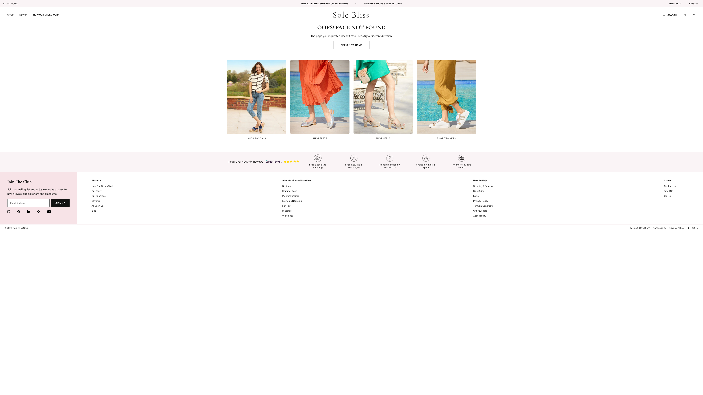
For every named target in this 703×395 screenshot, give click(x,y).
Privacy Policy (480, 201)
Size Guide (478, 191)
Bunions (286, 186)
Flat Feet (286, 205)
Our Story (97, 191)
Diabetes (286, 210)
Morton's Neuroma (292, 201)
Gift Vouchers (480, 210)
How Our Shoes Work (103, 186)
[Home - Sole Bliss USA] (351, 15)
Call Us (667, 196)
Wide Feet (287, 215)
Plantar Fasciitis (290, 196)
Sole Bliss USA (20, 228)
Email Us (668, 191)
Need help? (675, 3)
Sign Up (60, 203)
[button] (10, 14)
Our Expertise (99, 196)
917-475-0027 (10, 3)
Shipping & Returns (483, 186)
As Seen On (97, 205)
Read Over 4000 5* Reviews (245, 161)
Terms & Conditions (483, 205)
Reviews (96, 201)
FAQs (476, 196)
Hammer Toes (289, 191)
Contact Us (670, 186)
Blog (94, 210)
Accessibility (479, 215)
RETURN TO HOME (351, 45)
